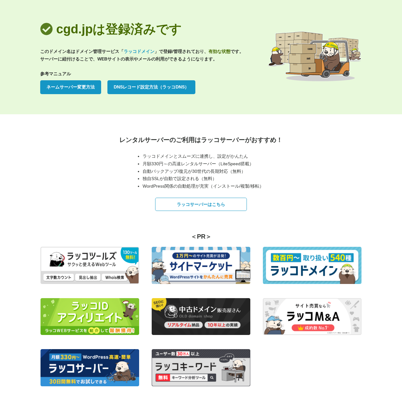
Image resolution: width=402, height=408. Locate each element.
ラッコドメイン (139, 51)
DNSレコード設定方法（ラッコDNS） (151, 86)
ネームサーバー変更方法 (70, 86)
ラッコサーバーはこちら (201, 204)
